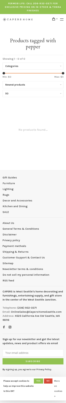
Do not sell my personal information (26, 274)
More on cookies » (58, 388)
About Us (8, 223)
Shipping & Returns (16, 251)
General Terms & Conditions (21, 228)
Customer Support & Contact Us (24, 257)
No (48, 381)
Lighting (8, 189)
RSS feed (8, 280)
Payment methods (14, 246)
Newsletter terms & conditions (23, 269)
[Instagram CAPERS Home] (10, 327)
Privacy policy (11, 240)
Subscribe (33, 361)
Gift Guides (10, 177)
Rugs (6, 194)
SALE (6, 212)
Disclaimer (10, 234)
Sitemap (8, 263)
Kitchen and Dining (15, 206)
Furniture (9, 183)
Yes (38, 381)
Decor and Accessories (17, 200)
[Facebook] (4, 327)
